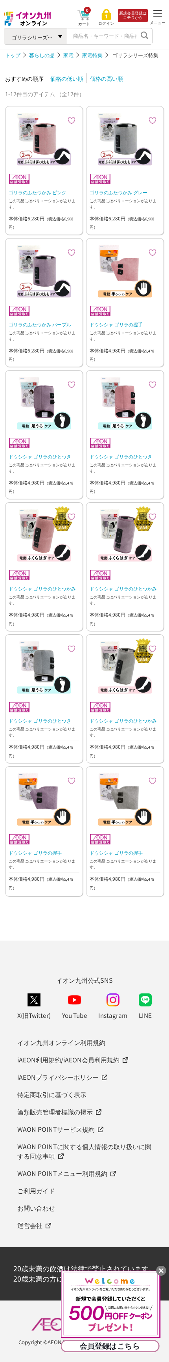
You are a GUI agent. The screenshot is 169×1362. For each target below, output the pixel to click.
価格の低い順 (66, 78)
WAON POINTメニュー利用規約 (62, 1173)
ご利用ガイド (36, 1190)
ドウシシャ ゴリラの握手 (116, 324)
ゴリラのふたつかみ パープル (40, 324)
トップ (12, 55)
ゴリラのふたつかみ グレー (118, 192)
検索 (144, 36)
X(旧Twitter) (34, 1015)
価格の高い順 (106, 78)
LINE (145, 1015)
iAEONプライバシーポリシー (58, 1077)
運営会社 (29, 1225)
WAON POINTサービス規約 (56, 1129)
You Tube (74, 1015)
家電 (68, 55)
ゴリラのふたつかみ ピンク (37, 192)
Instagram (112, 1015)
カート (84, 23)
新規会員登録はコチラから (133, 15)
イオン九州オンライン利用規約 (61, 1042)
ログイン (106, 23)
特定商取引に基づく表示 (51, 1094)
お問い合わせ (36, 1208)
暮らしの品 (42, 55)
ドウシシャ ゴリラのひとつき (40, 456)
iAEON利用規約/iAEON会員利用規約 (68, 1059)
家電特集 (92, 55)
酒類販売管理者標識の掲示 (55, 1111)
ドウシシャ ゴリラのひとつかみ (42, 588)
